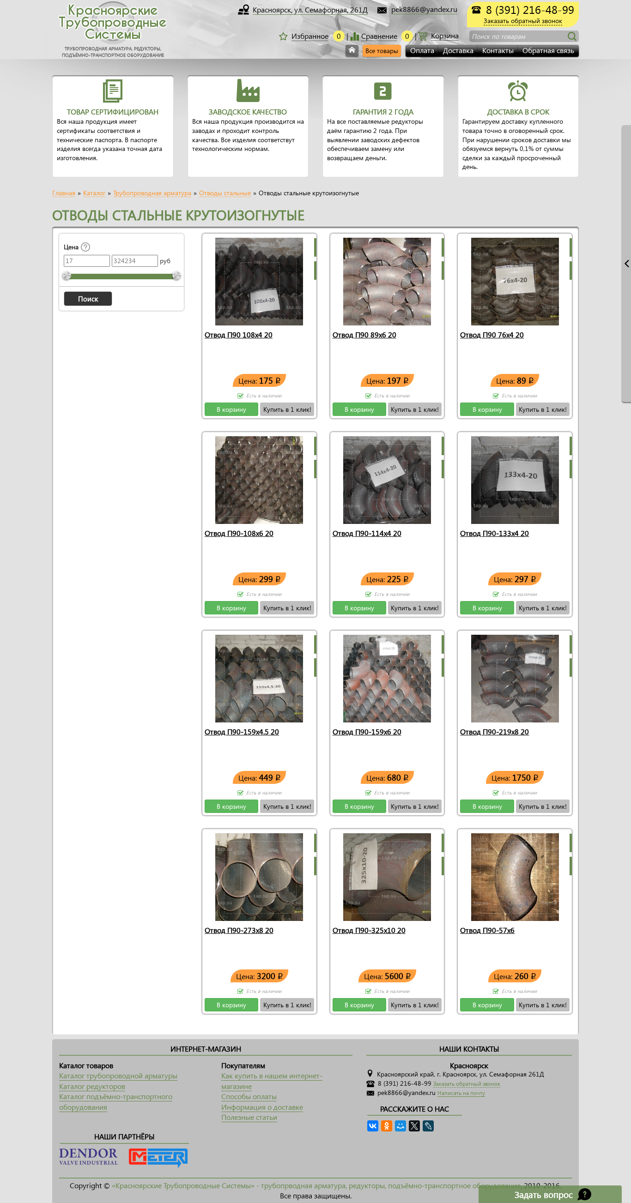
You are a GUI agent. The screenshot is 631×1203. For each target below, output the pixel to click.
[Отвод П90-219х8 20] (515, 676)
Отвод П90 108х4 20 (239, 334)
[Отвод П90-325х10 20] (387, 875)
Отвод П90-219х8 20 (494, 731)
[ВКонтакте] (372, 1125)
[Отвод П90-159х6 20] (387, 676)
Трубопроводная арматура (152, 193)
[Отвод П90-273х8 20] (259, 875)
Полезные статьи (249, 1117)
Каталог (94, 193)
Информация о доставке (262, 1107)
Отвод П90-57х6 (487, 930)
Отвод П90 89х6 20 (364, 334)
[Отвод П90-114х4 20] (387, 478)
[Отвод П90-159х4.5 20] (259, 676)
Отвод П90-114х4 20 (367, 533)
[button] (88, 298)
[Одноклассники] (386, 1125)
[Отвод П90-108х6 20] (259, 478)
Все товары (381, 50)
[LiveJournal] (428, 1125)
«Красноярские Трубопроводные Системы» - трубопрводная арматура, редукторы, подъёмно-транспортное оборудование (316, 1185)
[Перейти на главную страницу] (352, 51)
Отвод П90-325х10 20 (369, 930)
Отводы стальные (225, 193)
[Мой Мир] (400, 1125)
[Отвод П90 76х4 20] (515, 279)
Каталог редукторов (92, 1086)
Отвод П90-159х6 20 (367, 731)
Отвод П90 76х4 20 (492, 334)
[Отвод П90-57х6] (515, 875)
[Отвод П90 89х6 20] (387, 279)
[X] (414, 1125)
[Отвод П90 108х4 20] (259, 279)
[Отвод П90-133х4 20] (515, 478)
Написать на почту (461, 1092)
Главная (63, 193)
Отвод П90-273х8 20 (239, 930)
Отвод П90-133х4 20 (494, 533)
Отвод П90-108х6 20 (239, 533)
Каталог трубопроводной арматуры (118, 1075)
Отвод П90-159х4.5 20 (242, 731)
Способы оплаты (249, 1096)
